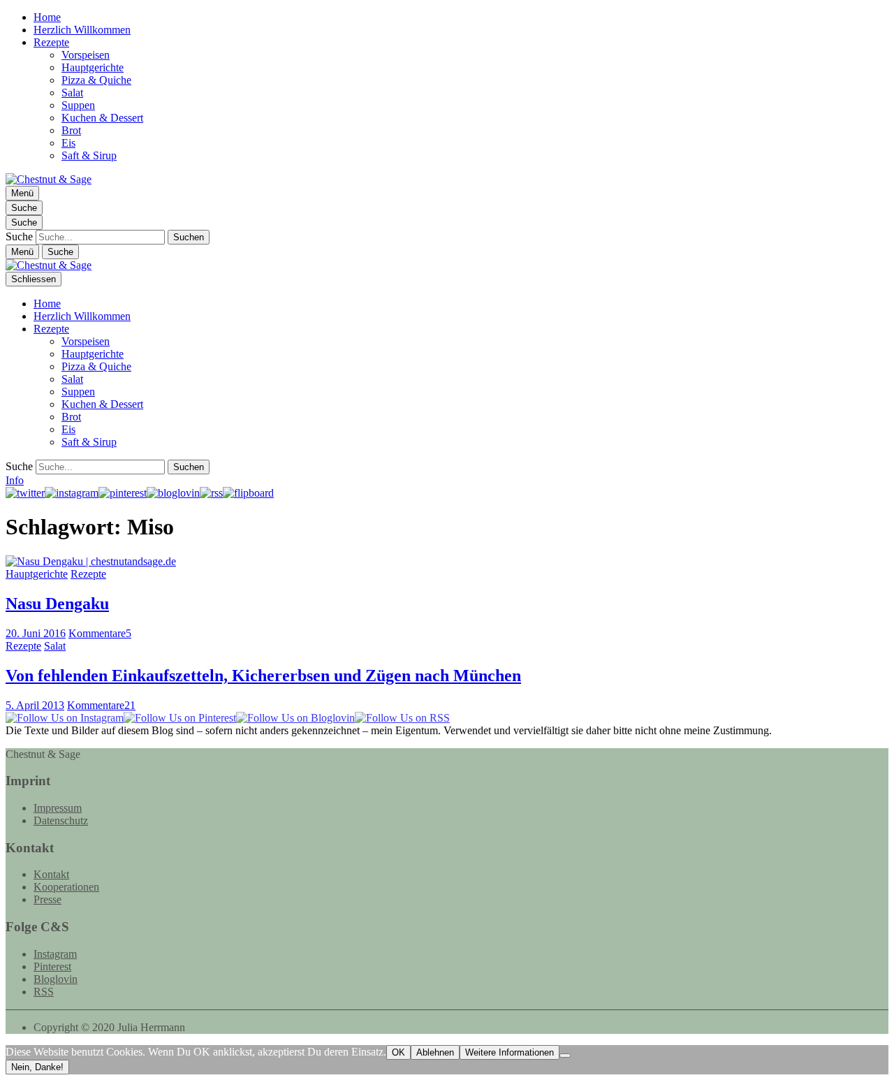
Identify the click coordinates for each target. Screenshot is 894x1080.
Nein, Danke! (37, 1067)
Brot (71, 130)
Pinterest (52, 966)
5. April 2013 (35, 705)
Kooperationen (66, 887)
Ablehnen (435, 1052)
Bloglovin (56, 979)
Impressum (58, 808)
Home (47, 17)
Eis (68, 143)
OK (398, 1052)
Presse (47, 899)
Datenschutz (61, 820)
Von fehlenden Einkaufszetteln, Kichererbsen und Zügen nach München (263, 675)
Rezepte (51, 42)
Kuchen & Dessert (102, 118)
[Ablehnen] (565, 1055)
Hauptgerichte (92, 67)
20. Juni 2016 (36, 633)
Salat (72, 92)
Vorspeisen (85, 55)
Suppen (78, 105)
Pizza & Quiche (96, 80)
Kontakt (51, 874)
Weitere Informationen (509, 1052)
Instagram (55, 954)
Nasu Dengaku (57, 603)
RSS (44, 992)
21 (101, 705)
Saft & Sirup (89, 155)
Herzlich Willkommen (82, 30)
